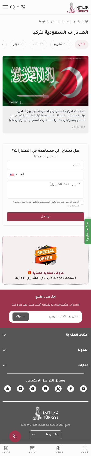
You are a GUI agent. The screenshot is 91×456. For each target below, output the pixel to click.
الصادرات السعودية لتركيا (55, 21)
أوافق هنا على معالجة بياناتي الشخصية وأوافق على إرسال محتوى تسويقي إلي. (45, 204)
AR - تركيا (52, 434)
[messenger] (20, 388)
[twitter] (58, 388)
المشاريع (61, 44)
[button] (13, 174)
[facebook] (70, 388)
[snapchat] (7, 388)
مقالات (38, 44)
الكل (81, 44)
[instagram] (45, 388)
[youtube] (83, 388)
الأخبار (18, 44)
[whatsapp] (32, 388)
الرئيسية (82, 21)
